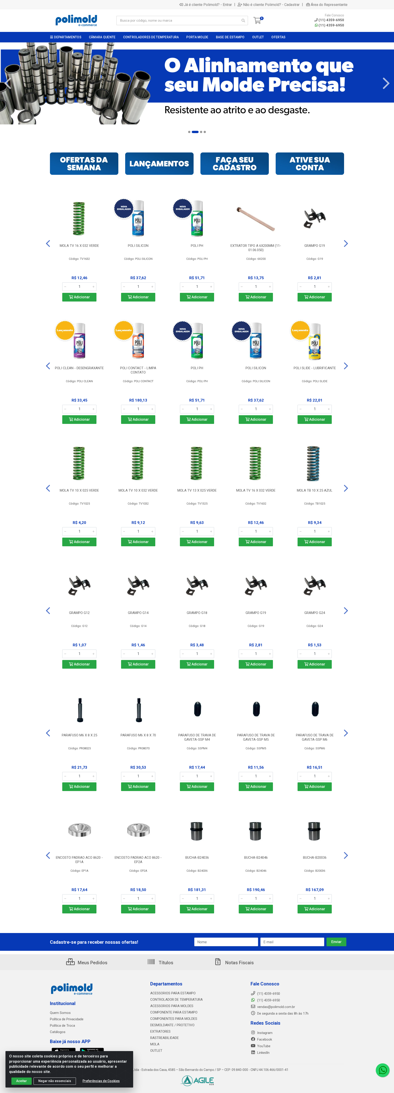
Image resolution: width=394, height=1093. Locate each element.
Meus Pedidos (92, 962)
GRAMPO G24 (314, 613)
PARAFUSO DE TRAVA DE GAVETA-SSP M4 (197, 737)
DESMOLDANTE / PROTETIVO (172, 1025)
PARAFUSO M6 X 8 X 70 (138, 735)
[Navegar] (7, 83)
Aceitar (21, 1081)
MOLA (154, 1044)
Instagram (264, 1033)
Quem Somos (60, 1013)
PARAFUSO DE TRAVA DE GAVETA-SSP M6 (315, 737)
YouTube (263, 1046)
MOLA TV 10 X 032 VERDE (138, 490)
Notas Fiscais (239, 962)
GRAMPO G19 (314, 246)
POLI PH (197, 246)
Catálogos (57, 1032)
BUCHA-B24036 (197, 858)
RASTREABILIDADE (164, 1038)
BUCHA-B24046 (256, 858)
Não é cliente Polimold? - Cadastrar (271, 4)
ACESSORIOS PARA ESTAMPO (173, 993)
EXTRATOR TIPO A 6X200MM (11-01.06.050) (256, 248)
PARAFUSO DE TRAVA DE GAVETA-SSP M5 (256, 737)
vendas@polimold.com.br (275, 1007)
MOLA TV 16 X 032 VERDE (79, 246)
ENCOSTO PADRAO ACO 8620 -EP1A (79, 860)
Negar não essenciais (54, 1081)
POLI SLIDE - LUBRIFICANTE (315, 368)
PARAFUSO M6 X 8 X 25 (79, 735)
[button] (189, 132)
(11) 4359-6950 (331, 25)
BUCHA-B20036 (315, 858)
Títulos (165, 962)
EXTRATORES (160, 1031)
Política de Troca (62, 1025)
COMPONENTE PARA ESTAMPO (173, 1012)
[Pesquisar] (243, 20)
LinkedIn (263, 1053)
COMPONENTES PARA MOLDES (173, 1019)
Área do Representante (329, 4)
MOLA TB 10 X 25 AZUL (314, 490)
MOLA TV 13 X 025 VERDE (197, 490)
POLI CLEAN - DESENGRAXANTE (79, 368)
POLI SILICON (138, 246)
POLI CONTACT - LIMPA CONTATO (138, 370)
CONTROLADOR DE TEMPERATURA (176, 1000)
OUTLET (156, 1051)
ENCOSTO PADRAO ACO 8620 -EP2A (138, 860)
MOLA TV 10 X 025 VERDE (79, 490)
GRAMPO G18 (197, 613)
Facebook (264, 1039)
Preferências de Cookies (101, 1081)
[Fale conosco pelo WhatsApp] (382, 1070)
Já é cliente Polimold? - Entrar (208, 4)
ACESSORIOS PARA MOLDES (171, 1006)
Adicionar (81, 297)
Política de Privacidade (66, 1019)
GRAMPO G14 (138, 613)
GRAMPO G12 (79, 613)
